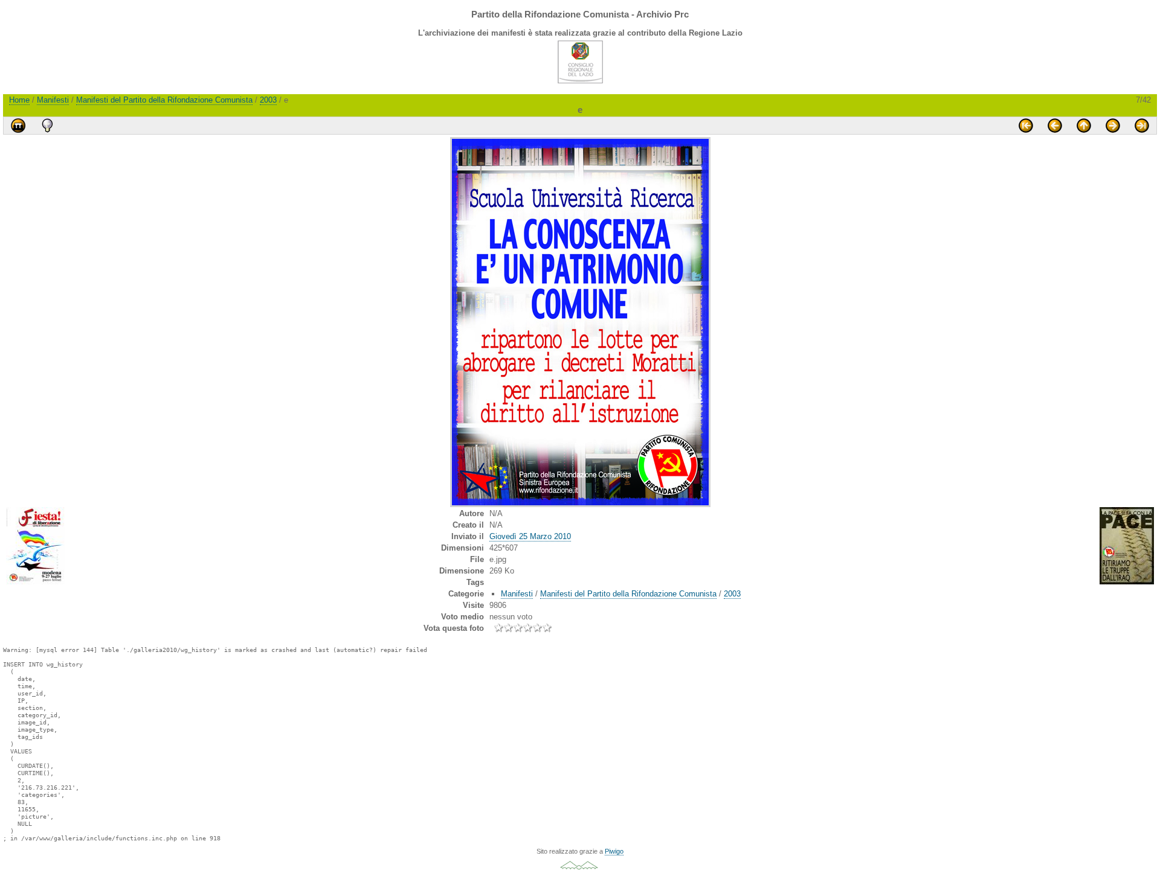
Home (19, 99)
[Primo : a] (1025, 125)
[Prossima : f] (1112, 125)
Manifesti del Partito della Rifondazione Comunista (164, 99)
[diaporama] (18, 125)
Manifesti (53, 99)
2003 (268, 99)
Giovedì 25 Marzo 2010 (530, 536)
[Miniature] (1083, 125)
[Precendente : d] (1054, 125)
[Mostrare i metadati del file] (47, 125)
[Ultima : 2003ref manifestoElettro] (1141, 125)
